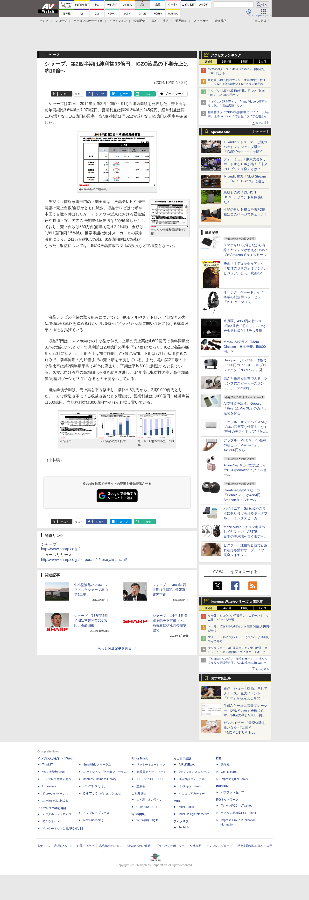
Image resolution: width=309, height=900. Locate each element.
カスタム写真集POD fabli (238, 813)
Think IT (47, 764)
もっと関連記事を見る (115, 648)
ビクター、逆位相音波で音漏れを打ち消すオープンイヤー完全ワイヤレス (245, 550)
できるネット (51, 821)
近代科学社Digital (147, 820)
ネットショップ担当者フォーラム (105, 772)
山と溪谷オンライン (149, 799)
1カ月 (262, 61)
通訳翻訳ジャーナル (192, 779)
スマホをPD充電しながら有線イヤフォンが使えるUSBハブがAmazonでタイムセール (245, 250)
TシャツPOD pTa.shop (237, 805)
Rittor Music (140, 758)
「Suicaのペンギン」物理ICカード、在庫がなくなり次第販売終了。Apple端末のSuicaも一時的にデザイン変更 (238, 663)
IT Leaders (49, 786)
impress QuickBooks (234, 779)
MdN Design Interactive (194, 814)
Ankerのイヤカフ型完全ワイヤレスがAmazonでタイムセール (245, 470)
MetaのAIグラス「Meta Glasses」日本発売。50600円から (245, 346)
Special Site (220, 132)
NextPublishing (93, 820)
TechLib (184, 827)
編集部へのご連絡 (139, 846)
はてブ (124, 94)
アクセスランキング (226, 55)
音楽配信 (220, 20)
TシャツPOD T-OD (149, 779)
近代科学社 (139, 814)
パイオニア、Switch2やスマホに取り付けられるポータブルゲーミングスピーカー (245, 513)
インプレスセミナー (96, 786)
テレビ (44, 20)
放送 (166, 20)
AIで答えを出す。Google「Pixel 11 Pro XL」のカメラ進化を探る (245, 408)
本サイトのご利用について (54, 846)
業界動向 (181, 20)
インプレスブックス (96, 813)
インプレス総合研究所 (56, 779)
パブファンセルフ (232, 792)
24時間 (226, 61)
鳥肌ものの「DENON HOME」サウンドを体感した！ (244, 197)
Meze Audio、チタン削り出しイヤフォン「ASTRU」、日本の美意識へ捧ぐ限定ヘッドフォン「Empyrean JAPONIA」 (245, 536)
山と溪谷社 (139, 793)
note (148, 94)
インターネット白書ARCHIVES (62, 828)
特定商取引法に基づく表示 (255, 846)
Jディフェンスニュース (194, 772)
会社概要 (195, 846)
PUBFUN (222, 786)
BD (154, 20)
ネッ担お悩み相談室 (55, 801)
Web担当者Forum (53, 772)
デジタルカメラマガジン (58, 814)
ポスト (65, 94)
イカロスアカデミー (192, 793)
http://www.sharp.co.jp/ (60, 549)
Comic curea (229, 772)
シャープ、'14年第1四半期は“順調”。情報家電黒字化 (169, 589)
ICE (218, 758)
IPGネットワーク (227, 799)
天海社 (225, 764)
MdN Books (186, 807)
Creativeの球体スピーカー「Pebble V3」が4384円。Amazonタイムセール (244, 495)
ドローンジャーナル (55, 793)
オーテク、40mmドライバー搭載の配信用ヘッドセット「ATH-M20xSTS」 (245, 297)
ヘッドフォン (118, 20)
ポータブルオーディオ (88, 20)
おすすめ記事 (221, 678)
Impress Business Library (99, 779)
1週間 (244, 61)
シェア (100, 94)
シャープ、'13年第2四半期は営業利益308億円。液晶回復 (91, 620)
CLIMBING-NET (146, 807)
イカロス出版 (182, 758)
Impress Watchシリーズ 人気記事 (237, 601)
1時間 (208, 61)
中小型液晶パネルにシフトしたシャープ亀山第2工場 (91, 589)
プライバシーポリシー (170, 846)
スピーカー (201, 20)
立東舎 (140, 786)
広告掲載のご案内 (110, 846)
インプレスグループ (219, 846)
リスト (79, 94)
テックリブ (181, 821)
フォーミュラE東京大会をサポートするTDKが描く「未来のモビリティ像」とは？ (245, 164)
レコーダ (61, 20)
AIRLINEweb (187, 764)
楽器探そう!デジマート (151, 772)
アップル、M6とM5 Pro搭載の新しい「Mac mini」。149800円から (245, 445)
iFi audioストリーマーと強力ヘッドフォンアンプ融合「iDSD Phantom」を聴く (245, 147)
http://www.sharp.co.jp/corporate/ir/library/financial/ (84, 560)
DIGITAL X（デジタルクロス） (103, 793)
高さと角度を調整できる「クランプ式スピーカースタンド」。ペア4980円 (245, 383)
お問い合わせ (85, 846)
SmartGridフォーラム (97, 764)
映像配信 (139, 20)
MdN (177, 801)
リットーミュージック (150, 764)
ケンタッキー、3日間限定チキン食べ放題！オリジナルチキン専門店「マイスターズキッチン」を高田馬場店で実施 (237, 652)
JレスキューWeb (190, 786)
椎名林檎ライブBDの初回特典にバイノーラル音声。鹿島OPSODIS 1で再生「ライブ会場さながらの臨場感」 (239, 116)
